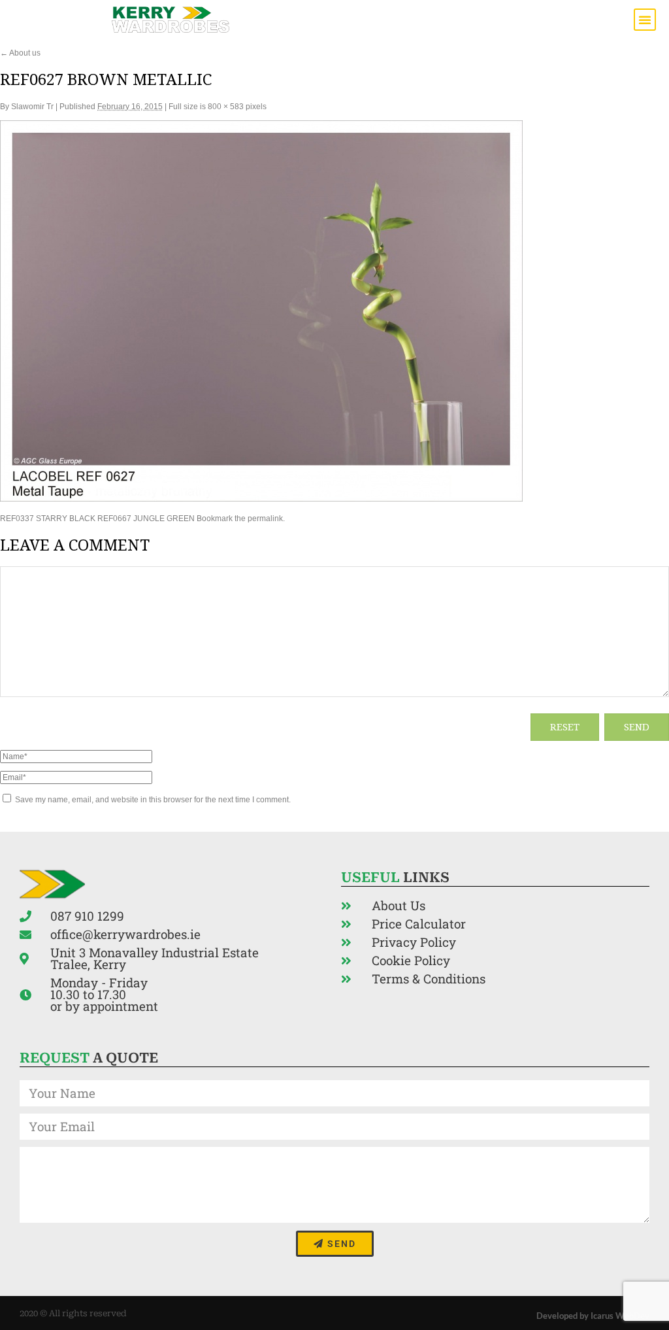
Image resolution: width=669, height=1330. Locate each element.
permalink (265, 518)
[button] (645, 20)
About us (20, 53)
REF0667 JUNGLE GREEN (146, 518)
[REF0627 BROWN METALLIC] (261, 498)
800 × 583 (226, 106)
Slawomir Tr (32, 106)
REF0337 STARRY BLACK (47, 518)
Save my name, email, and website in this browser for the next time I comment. (153, 799)
